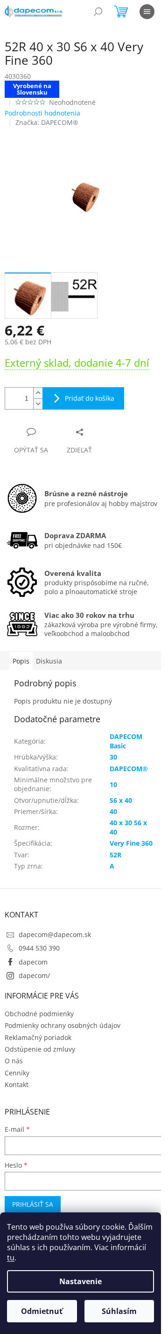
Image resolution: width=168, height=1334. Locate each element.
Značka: (46, 122)
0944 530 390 (39, 948)
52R (115, 854)
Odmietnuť (42, 1311)
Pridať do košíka (89, 398)
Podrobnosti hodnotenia (42, 113)
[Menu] (147, 11)
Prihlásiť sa (32, 1204)
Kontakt (16, 1084)
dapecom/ (34, 975)
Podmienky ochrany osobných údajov (62, 1025)
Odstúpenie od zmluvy (40, 1049)
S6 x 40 (121, 800)
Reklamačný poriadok (38, 1037)
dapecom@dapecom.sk (55, 934)
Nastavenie (80, 1281)
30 (113, 757)
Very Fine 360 (131, 843)
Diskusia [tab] (49, 661)
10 (113, 784)
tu (10, 1257)
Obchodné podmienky (39, 1013)
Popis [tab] (21, 661)
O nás (14, 1060)
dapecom (33, 962)
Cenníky (17, 1072)
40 (113, 811)
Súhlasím (119, 1311)
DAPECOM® (129, 768)
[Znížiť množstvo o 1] (37, 403)
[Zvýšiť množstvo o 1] (37, 393)
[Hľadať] (98, 11)
